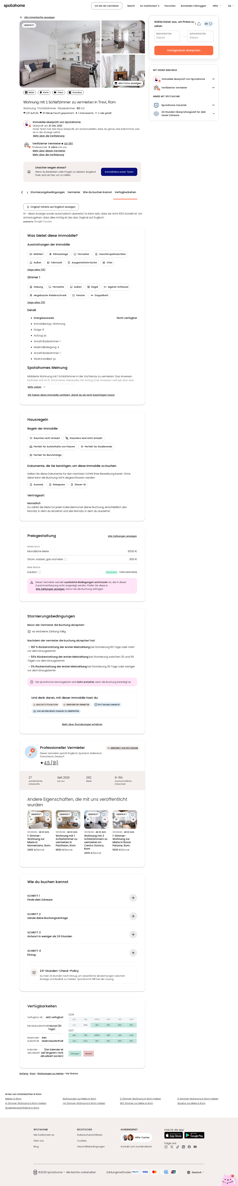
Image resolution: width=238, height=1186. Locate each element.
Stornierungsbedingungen (47, 192)
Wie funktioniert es (44, 1135)
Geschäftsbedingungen (91, 1146)
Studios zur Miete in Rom (191, 1103)
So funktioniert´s (149, 5)
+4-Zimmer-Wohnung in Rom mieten (84, 1103)
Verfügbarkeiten (125, 192)
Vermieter (73, 192)
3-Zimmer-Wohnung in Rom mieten (197, 1098)
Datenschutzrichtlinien (89, 1135)
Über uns (39, 1140)
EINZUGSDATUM (163, 33)
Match (131, 5)
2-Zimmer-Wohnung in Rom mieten (140, 1098)
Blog (36, 1146)
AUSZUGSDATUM (198, 33)
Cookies (81, 1140)
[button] (217, 6)
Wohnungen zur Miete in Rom (79, 1098)
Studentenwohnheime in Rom (22, 1107)
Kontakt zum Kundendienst (136, 1146)
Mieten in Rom (13, 1098)
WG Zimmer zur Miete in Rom (136, 1103)
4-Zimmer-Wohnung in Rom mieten (25, 1103)
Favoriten (170, 5)
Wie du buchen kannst (97, 192)
